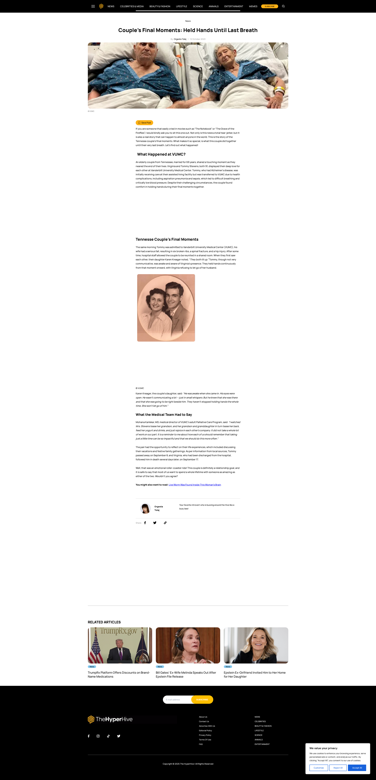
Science (198, 6)
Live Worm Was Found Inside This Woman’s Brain (195, 484)
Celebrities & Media (132, 6)
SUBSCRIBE (270, 6)
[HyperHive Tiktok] (108, 736)
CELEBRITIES (260, 721)
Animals (214, 6)
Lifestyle (181, 6)
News (111, 6)
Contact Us (204, 721)
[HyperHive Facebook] (88, 736)
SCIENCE (258, 735)
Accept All (357, 767)
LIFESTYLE (259, 730)
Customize (319, 767)
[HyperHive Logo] (101, 6)
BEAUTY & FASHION (263, 726)
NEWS (257, 717)
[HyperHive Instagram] (98, 736)
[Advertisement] (188, 213)
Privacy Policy (205, 735)
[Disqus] (188, 568)
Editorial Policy (205, 730)
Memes (253, 6)
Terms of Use (205, 739)
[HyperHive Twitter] (118, 736)
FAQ (201, 744)
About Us (203, 717)
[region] (338, 758)
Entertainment (233, 6)
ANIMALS (259, 739)
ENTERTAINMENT (262, 744)
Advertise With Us (207, 726)
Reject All (338, 767)
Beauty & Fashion (160, 6)
